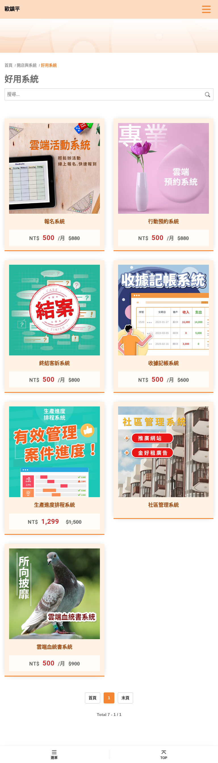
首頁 (9, 65)
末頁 (125, 698)
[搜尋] (207, 94)
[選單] (206, 9)
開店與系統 (27, 65)
